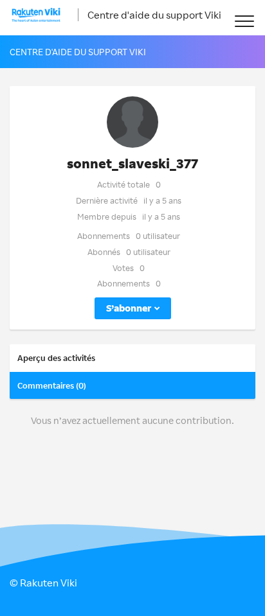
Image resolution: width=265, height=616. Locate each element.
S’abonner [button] (128, 308)
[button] (244, 20)
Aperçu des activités (56, 358)
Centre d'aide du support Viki (154, 14)
